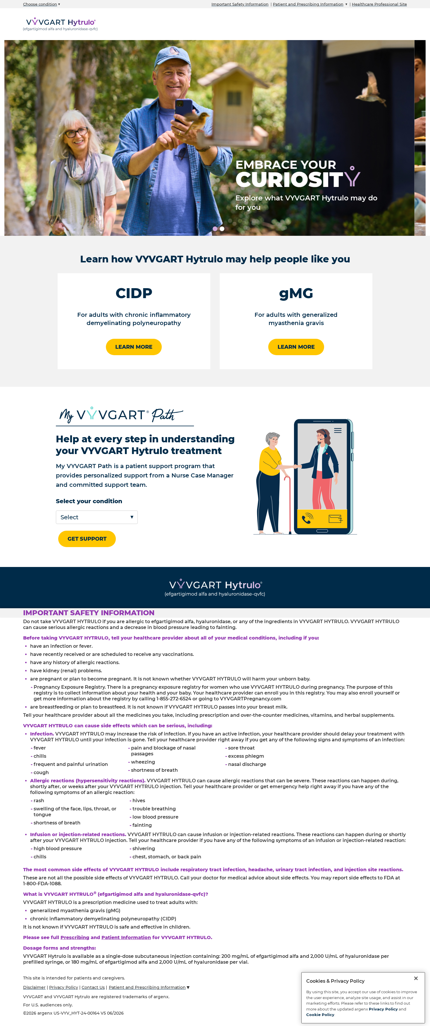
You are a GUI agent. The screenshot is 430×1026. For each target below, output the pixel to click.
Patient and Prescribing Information (308, 4)
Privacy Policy (63, 987)
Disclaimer (34, 987)
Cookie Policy (320, 1014)
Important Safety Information (240, 4)
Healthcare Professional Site (379, 4)
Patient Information (126, 937)
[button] (215, 613)
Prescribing (75, 937)
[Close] (416, 978)
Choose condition (40, 4)
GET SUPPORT (87, 539)
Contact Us (93, 987)
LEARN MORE (133, 347)
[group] (215, 138)
